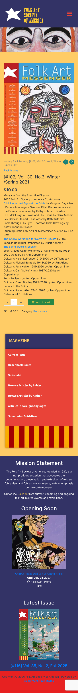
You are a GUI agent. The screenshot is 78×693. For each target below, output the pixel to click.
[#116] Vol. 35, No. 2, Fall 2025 (39, 665)
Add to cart (43, 302)
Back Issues (20, 161)
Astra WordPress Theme (39, 680)
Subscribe (14, 375)
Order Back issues (19, 365)
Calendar (22, 494)
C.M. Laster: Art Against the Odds (24, 203)
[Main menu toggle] (69, 13)
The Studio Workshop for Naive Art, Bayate (30, 239)
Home (7, 161)
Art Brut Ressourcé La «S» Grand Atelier (39, 573)
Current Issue (16, 355)
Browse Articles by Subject (25, 385)
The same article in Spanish (20, 246)
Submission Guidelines (22, 416)
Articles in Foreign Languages (27, 406)
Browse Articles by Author (25, 396)
